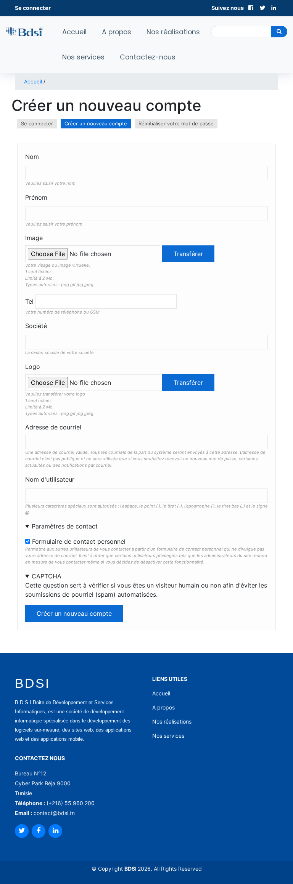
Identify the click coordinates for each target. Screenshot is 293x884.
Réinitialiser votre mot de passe (176, 123)
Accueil (74, 32)
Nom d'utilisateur (49, 479)
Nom (32, 156)
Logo (32, 366)
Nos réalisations (173, 32)
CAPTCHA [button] (46, 576)
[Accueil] (24, 31)
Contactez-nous (147, 57)
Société (36, 326)
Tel (29, 301)
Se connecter (33, 8)
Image (34, 238)
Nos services (83, 57)
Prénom (36, 197)
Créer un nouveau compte (97, 124)
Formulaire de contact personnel (79, 541)
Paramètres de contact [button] (65, 526)
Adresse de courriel (53, 427)
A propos (116, 32)
